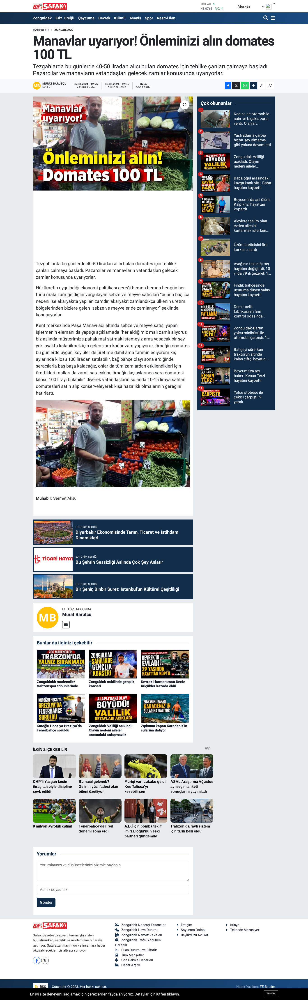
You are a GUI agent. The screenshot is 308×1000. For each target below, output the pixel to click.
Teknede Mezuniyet (244, 930)
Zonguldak (42, 18)
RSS (42, 987)
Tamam (271, 993)
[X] (45, 960)
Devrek (104, 18)
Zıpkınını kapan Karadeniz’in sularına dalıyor (164, 728)
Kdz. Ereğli (64, 18)
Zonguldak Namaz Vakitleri (141, 935)
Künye (234, 925)
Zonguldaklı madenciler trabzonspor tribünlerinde (57, 684)
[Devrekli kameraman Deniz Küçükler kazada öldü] (165, 664)
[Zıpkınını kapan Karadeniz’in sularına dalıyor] (165, 708)
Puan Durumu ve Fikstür (139, 950)
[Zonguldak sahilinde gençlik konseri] (113, 664)
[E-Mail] (66, 624)
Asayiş (135, 18)
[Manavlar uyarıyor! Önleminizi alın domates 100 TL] (113, 143)
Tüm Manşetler (132, 955)
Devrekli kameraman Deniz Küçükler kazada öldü (163, 684)
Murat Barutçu (76, 614)
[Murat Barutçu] (47, 617)
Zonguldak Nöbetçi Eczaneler (143, 925)
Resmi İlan (166, 18)
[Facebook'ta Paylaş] (228, 85)
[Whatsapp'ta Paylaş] (245, 85)
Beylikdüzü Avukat (194, 935)
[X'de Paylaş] (236, 85)
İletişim (186, 925)
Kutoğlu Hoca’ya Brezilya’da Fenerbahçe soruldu (59, 728)
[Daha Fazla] (253, 85)
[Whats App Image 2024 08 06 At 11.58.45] (113, 443)
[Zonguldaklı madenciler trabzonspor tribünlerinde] (61, 664)
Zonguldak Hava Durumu (139, 930)
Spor (149, 18)
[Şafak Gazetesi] (50, 6)
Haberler (41, 30)
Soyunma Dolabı (193, 930)
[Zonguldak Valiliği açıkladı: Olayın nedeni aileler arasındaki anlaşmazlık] (113, 708)
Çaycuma (86, 18)
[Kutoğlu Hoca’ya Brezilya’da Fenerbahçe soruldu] (61, 708)
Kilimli (120, 18)
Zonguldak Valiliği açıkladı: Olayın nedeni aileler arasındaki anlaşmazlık (111, 730)
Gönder (46, 902)
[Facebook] (36, 960)
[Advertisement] (118, 224)
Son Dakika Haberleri (137, 960)
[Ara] (266, 18)
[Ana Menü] (272, 18)
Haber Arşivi (130, 965)
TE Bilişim (267, 987)
